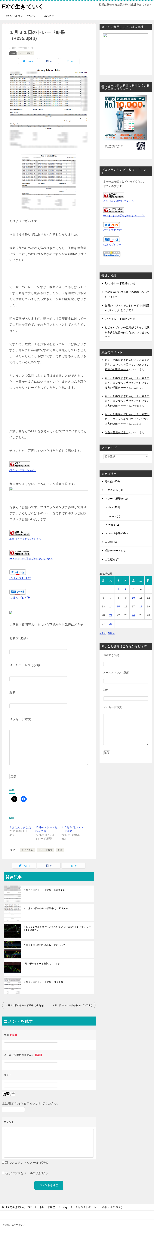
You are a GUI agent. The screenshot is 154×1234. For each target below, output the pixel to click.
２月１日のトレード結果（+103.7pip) (72, 1005)
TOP (19, 1207)
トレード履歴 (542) (116, 498)
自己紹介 (49, 15)
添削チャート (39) (115, 550)
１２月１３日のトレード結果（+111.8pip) (45, 908)
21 (110, 615)
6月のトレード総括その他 (120, 318)
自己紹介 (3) (112, 559)
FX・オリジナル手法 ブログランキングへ (31, 558)
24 (133, 615)
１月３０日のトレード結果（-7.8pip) (25, 1005)
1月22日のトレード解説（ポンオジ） (43, 963)
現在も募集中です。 (116, 432)
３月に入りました (20, 827)
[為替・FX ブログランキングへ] (19, 532)
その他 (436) (112, 481)
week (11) (114, 524)
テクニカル (27, 850)
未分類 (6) (111, 541)
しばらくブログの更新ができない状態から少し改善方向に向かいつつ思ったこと (127, 332)
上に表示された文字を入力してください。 (31, 1103)
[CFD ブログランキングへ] (19, 464)
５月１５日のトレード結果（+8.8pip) (43, 982)
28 (110, 623)
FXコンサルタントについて (20, 15)
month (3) (114, 516)
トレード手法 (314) (116, 533)
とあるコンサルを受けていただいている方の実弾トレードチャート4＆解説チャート (57, 929)
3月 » (111, 633)
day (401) (114, 507)
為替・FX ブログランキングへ (25, 539)
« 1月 (103, 633)
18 (140, 606)
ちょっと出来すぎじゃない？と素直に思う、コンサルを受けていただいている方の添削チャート (127, 364)
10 (133, 597)
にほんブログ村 (20, 578)
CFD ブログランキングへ (22, 470)
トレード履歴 (26, 53)
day (13, 53)
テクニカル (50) (114, 489)
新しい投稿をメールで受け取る (26, 1173)
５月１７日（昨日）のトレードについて (44, 945)
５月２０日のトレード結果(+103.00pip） (45, 890)
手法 (59, 850)
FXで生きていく (23, 6)
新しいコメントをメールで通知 (26, 1162)
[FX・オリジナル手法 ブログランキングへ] (19, 552)
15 (118, 606)
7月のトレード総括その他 (120, 283)
